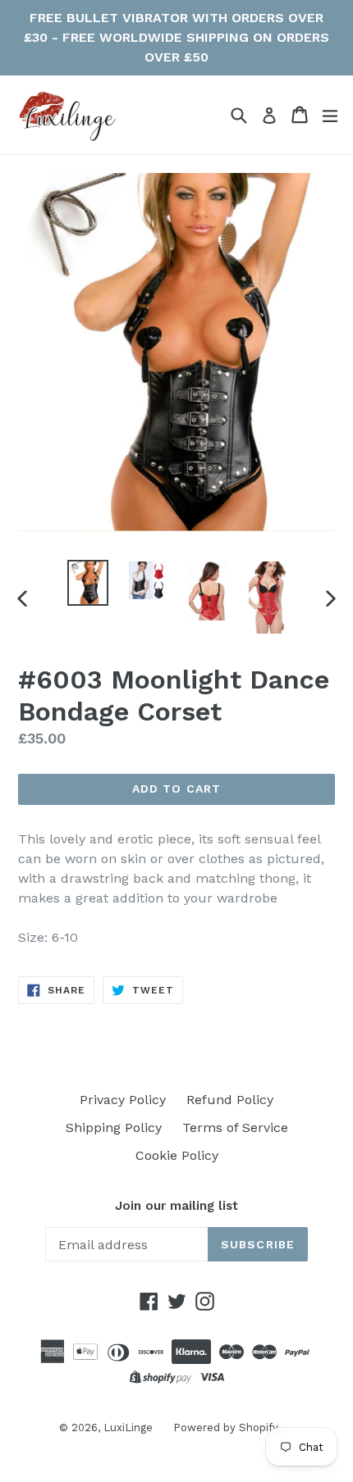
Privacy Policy (123, 1099)
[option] (87, 583)
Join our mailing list (176, 1205)
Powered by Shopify (225, 1427)
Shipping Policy (114, 1127)
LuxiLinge (128, 1427)
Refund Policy (229, 1099)
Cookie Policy (176, 1155)
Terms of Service (235, 1127)
